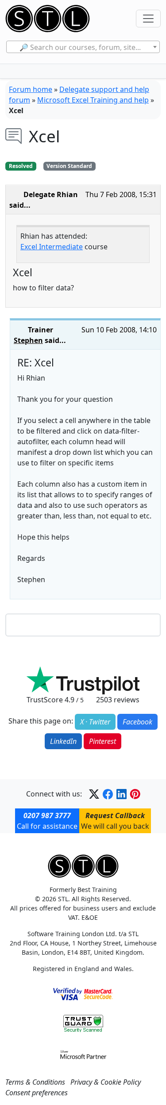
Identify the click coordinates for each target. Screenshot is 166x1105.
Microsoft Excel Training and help (93, 100)
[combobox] (83, 47)
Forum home (30, 89)
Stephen (28, 340)
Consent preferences (36, 1092)
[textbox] (83, 47)
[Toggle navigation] (148, 18)
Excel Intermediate (51, 246)
